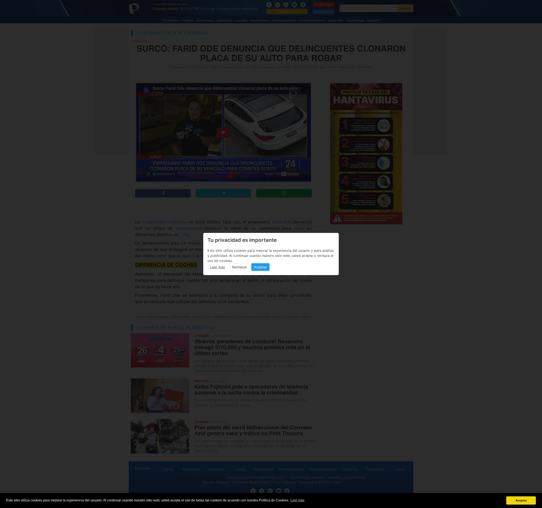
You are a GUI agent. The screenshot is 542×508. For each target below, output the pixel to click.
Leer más (217, 267)
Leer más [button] (297, 500)
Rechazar (239, 267)
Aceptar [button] (521, 500)
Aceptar (260, 267)
